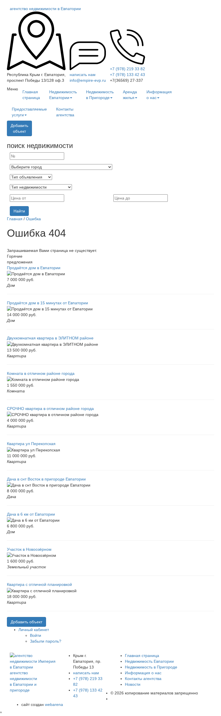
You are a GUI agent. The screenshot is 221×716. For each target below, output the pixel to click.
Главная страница (31, 95)
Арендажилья (130, 95)
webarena (54, 704)
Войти (35, 635)
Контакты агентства (65, 112)
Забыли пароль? (45, 641)
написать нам (83, 74)
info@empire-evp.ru (88, 80)
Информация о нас (159, 95)
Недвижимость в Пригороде (100, 95)
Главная (14, 218)
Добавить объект (26, 622)
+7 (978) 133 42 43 (127, 74)
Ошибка (33, 218)
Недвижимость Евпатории (63, 95)
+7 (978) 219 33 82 (127, 69)
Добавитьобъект (19, 128)
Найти (19, 211)
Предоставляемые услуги (29, 112)
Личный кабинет (33, 629)
